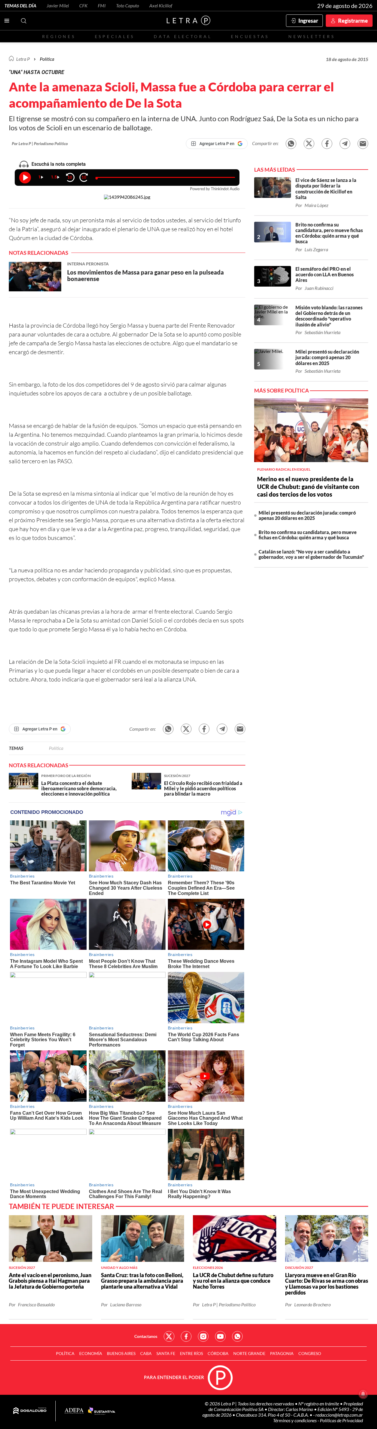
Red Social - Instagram (203, 1336)
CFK (83, 5)
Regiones (59, 36)
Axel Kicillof (160, 5)
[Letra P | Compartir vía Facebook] (327, 144)
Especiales (115, 36)
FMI (102, 5)
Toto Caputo (127, 5)
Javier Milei (58, 5)
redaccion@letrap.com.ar (339, 1414)
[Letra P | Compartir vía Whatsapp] (291, 144)
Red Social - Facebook (186, 1336)
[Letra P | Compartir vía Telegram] (345, 144)
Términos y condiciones (295, 1420)
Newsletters (311, 36)
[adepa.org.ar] (74, 1411)
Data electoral (183, 36)
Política (47, 59)
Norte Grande (249, 1353)
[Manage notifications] (363, 1394)
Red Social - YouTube (220, 1336)
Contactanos (145, 1336)
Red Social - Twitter (169, 1336)
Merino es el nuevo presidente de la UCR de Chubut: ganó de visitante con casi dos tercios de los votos (308, 486)
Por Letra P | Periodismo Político (40, 143)
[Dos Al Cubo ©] (30, 1411)
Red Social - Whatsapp (237, 1336)
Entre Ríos (191, 1353)
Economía (90, 1353)
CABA (146, 1353)
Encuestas (250, 36)
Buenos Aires (121, 1353)
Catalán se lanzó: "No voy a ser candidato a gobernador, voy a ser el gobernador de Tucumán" (311, 554)
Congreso (309, 1353)
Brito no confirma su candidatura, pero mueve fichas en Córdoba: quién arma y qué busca (308, 534)
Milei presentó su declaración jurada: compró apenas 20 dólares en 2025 (307, 515)
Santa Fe (165, 1353)
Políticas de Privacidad (341, 1420)
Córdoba (218, 1353)
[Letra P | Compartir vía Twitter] (309, 144)
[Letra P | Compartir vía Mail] (363, 144)
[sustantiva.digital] (101, 1411)
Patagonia (282, 1353)
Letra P (23, 59)
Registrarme (353, 20)
